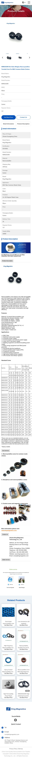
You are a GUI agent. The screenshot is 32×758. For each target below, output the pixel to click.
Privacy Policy (13, 748)
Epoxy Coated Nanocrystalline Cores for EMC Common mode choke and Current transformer (8, 671)
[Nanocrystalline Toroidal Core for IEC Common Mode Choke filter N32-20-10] (23, 636)
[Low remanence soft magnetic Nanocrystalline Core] (23, 612)
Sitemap (20, 748)
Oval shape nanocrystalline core (8, 622)
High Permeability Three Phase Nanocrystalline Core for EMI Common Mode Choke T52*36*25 (8, 695)
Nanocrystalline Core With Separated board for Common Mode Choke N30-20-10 (24, 671)
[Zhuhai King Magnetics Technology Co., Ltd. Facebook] (15, 720)
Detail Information (8, 124)
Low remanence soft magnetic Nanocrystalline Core (24, 622)
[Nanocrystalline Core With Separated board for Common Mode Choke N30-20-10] (23, 660)
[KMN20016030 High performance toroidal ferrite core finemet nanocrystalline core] (23, 684)
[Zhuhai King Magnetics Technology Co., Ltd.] (7, 2)
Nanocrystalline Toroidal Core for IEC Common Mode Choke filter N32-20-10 (24, 647)
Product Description (23, 124)
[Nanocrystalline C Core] (16, 247)
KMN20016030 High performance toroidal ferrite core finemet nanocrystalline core (24, 695)
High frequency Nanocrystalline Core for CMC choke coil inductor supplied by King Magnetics (8, 647)
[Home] (16, 711)
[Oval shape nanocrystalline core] (8, 612)
